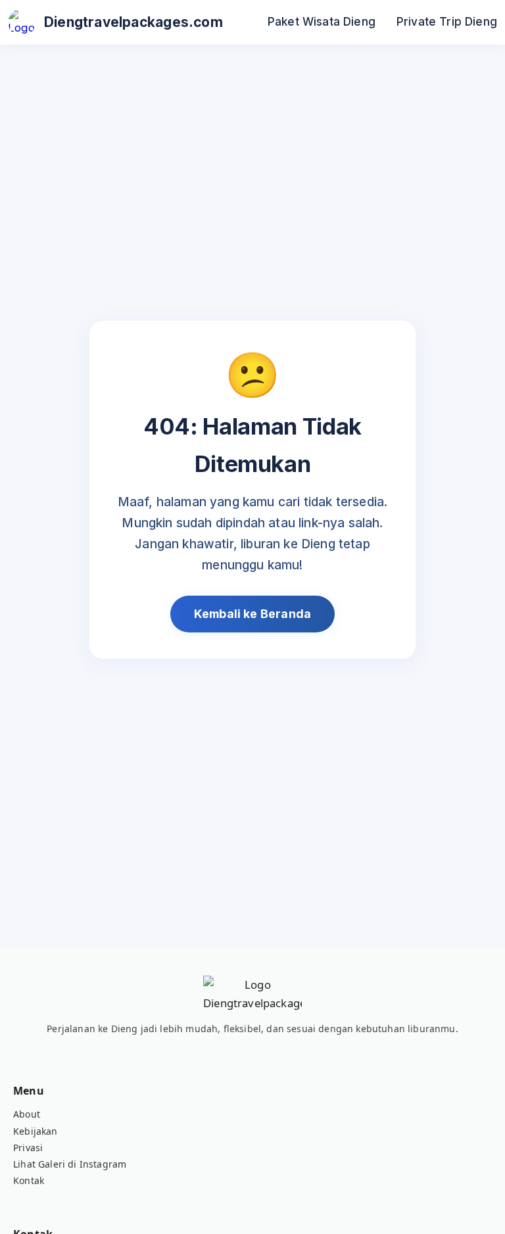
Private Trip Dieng (447, 21)
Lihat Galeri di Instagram (69, 1164)
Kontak (28, 1180)
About (26, 1114)
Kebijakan (35, 1131)
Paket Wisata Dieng (321, 21)
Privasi (28, 1147)
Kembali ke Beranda (252, 614)
